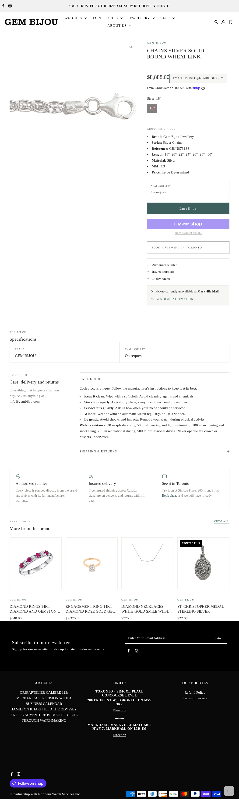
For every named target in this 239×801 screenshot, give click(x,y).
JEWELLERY (139, 18)
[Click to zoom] (131, 47)
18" (152, 108)
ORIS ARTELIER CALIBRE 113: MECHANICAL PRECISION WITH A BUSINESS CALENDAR (44, 698)
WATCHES (73, 18)
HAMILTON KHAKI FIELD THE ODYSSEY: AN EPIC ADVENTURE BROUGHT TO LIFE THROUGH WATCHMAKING (44, 714)
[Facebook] (2, 6)
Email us (188, 208)
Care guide (90, 379)
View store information (172, 299)
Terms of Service (195, 698)
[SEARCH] (216, 22)
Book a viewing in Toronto (176, 247)
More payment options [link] (188, 232)
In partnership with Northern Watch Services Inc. (45, 794)
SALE (165, 18)
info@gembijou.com (25, 401)
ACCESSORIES (105, 18)
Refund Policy (195, 692)
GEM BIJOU (157, 42)
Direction (119, 710)
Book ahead (169, 495)
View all (221, 521)
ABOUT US (117, 25)
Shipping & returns (98, 451)
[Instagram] (9, 6)
